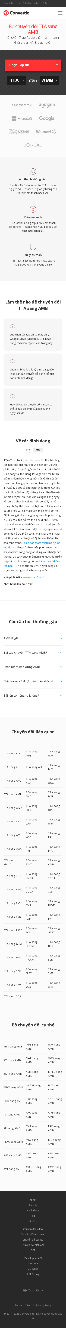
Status (33, 1221)
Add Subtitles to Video (28, 3)
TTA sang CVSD (13, 903)
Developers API (33, 1258)
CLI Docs (33, 1268)
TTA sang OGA (12, 848)
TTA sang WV (12, 835)
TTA (28, 450)
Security (33, 1205)
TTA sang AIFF (12, 767)
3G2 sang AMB (13, 1155)
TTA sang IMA (12, 957)
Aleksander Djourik (34, 577)
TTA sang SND (12, 876)
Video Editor (9, 3)
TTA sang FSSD (13, 930)
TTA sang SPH (12, 971)
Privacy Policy (43, 1305)
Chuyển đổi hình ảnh (33, 1245)
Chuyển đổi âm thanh (33, 1234)
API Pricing (33, 1274)
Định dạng (33, 1210)
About (33, 1200)
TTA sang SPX (12, 821)
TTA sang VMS (12, 916)
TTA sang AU (34, 767)
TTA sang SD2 (12, 996)
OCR (33, 1250)
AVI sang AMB (12, 1060)
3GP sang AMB (13, 1073)
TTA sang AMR (13, 794)
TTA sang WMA (13, 807)
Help (33, 1215)
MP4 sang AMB (13, 1046)
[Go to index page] (16, 12)
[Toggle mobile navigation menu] (60, 12)
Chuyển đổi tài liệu (33, 1239)
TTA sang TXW (12, 984)
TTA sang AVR (12, 889)
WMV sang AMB (13, 1087)
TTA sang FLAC (13, 753)
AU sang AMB (12, 1128)
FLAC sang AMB (13, 1141)
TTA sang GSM (13, 944)
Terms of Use (22, 1305)
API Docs (33, 1263)
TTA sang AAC (12, 780)
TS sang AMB (12, 1114)
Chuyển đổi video (33, 1229)
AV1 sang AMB (12, 1169)
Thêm (45, 3)
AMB (38, 450)
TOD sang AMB (13, 1101)
